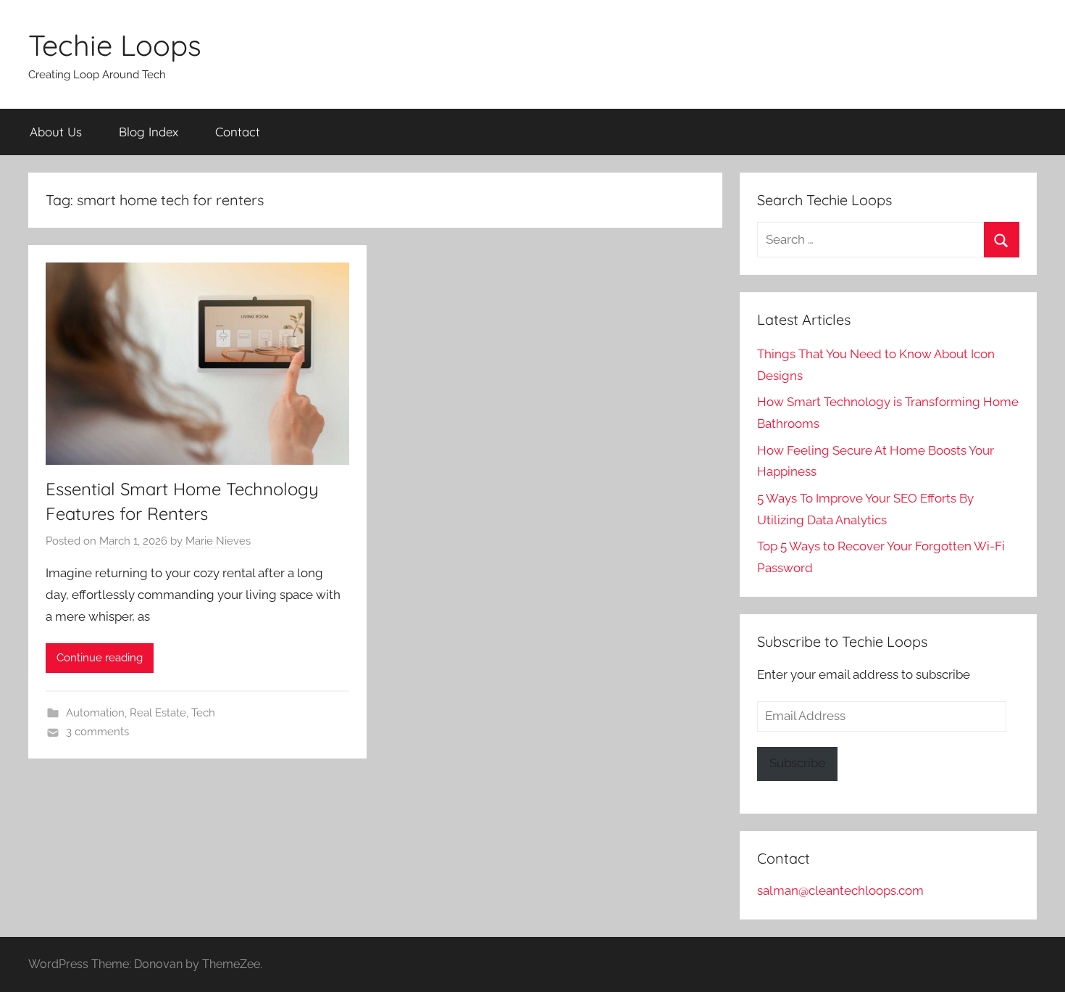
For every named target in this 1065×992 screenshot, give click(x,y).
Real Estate (158, 712)
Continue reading (100, 657)
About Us (56, 131)
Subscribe (797, 763)
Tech (203, 712)
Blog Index (148, 131)
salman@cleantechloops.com (840, 890)
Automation (95, 712)
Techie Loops (114, 45)
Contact (237, 131)
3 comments (97, 731)
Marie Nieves (218, 540)
